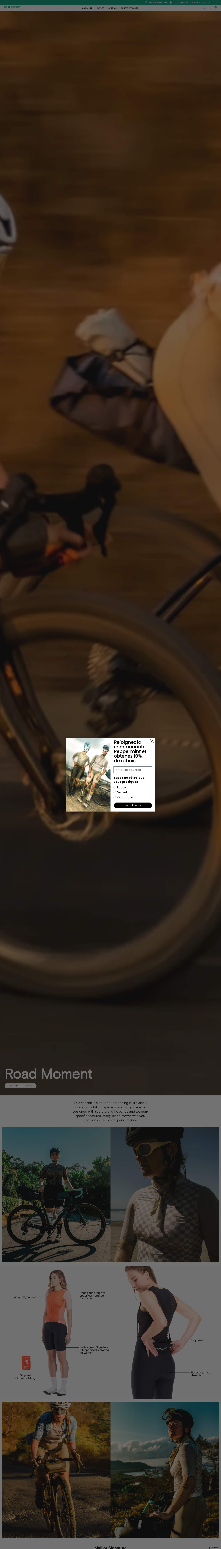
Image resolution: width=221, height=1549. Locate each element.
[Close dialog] (152, 741)
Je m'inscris (133, 805)
